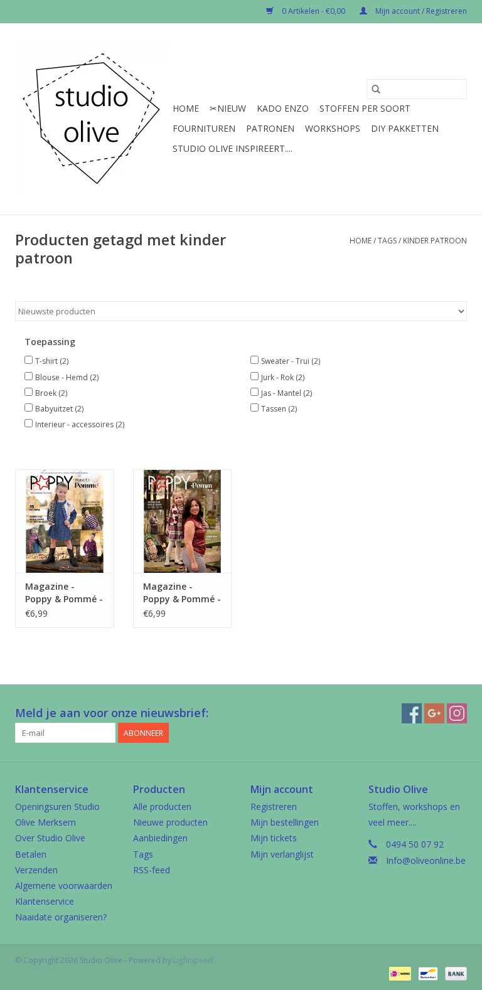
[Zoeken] (376, 89)
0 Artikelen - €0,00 (313, 11)
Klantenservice (44, 901)
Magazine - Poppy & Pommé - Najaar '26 (64, 592)
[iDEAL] (398, 972)
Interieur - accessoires (79, 424)
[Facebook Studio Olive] (412, 713)
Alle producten (162, 806)
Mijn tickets (273, 838)
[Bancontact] (427, 972)
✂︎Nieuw (228, 108)
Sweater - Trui (290, 361)
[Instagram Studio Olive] (457, 713)
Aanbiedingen (160, 838)
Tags (387, 240)
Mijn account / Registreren (420, 11)
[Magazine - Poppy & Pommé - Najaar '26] (64, 521)
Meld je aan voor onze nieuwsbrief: (111, 713)
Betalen (30, 854)
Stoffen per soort (364, 108)
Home (186, 108)
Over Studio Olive (50, 838)
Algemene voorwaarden (63, 886)
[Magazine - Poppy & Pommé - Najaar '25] (182, 521)
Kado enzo (283, 108)
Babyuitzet (59, 408)
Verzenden (36, 870)
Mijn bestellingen (284, 822)
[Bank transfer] (454, 972)
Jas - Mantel (286, 393)
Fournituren (204, 128)
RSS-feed (151, 870)
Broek (51, 393)
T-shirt (51, 361)
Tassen (279, 408)
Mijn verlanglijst (282, 854)
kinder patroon (435, 240)
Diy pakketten (405, 128)
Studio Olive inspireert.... (232, 148)
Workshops (332, 128)
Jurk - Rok (282, 377)
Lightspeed (193, 960)
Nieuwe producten (170, 822)
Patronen (270, 128)
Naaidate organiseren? (61, 917)
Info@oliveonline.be (426, 860)
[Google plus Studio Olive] (434, 713)
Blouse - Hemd (67, 377)
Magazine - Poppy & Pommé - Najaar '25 (182, 592)
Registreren (273, 806)
